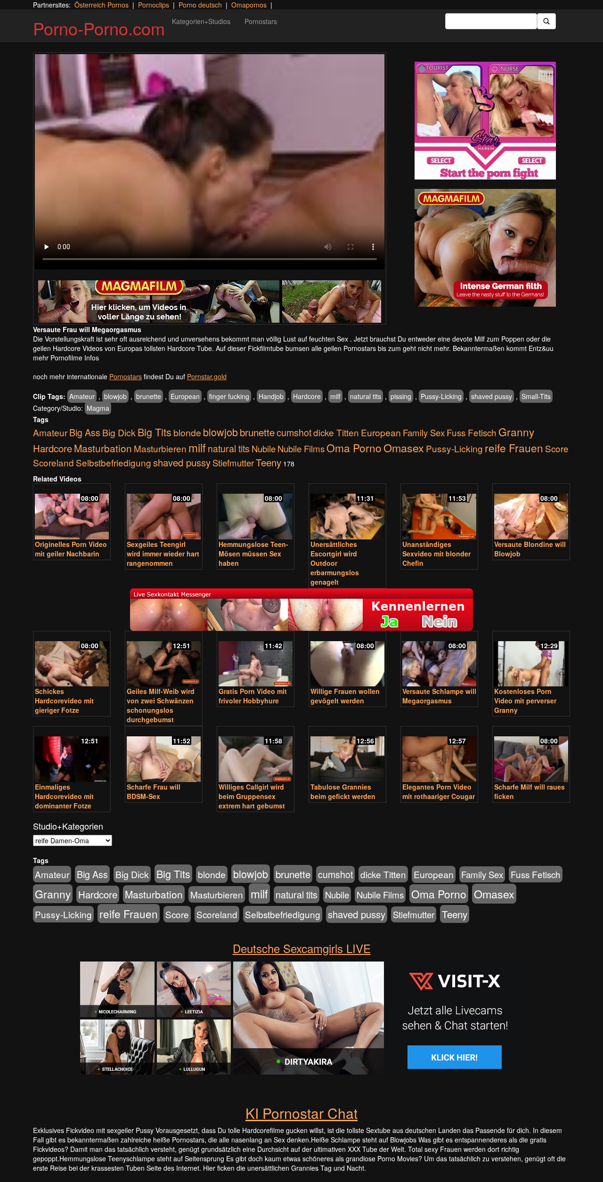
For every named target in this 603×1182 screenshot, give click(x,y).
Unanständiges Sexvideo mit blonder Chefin (436, 553)
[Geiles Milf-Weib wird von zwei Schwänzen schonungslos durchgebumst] (164, 660)
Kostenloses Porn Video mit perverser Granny (525, 700)
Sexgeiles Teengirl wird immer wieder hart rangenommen (163, 553)
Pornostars (260, 21)
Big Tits (154, 431)
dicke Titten (336, 432)
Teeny (268, 462)
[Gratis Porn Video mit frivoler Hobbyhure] (256, 660)
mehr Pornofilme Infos (66, 357)
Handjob (271, 396)
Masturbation (103, 448)
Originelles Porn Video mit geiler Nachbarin (71, 548)
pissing (401, 396)
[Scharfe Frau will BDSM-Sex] (164, 755)
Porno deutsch (200, 4)
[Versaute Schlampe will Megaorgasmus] (439, 660)
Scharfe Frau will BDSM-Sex (153, 791)
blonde (187, 432)
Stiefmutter (233, 462)
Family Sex (424, 432)
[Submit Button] (546, 21)
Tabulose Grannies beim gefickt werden (342, 791)
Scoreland (53, 462)
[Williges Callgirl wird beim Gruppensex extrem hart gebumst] (256, 755)
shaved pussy (491, 396)
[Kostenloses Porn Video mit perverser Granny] (531, 660)
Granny (516, 431)
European (185, 396)
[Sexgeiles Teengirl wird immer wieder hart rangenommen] (164, 512)
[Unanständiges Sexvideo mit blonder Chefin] (439, 512)
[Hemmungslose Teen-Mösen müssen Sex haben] (256, 512)
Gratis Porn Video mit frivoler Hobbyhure (253, 695)
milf (335, 396)
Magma (98, 408)
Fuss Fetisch (472, 432)
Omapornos (249, 4)
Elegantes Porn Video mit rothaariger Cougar (438, 791)
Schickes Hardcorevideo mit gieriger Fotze (64, 700)
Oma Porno (354, 447)
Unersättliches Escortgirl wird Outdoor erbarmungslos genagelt (334, 563)
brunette (148, 396)
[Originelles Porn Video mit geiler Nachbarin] (72, 512)
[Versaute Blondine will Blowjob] (531, 512)
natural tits (365, 396)
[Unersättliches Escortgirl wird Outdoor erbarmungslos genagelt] (347, 512)
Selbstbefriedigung (113, 462)
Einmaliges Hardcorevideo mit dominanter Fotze (64, 796)
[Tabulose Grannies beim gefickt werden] (347, 755)
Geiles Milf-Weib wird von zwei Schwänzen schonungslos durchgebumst (161, 705)
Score (557, 448)
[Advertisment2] (485, 248)
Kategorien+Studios (201, 21)
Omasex (403, 448)
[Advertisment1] (485, 120)
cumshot (294, 432)
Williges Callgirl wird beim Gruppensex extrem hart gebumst (252, 796)
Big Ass (84, 432)
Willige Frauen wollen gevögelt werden (345, 695)
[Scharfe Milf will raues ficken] (531, 755)
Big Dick (119, 432)
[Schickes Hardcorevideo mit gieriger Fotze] (72, 660)
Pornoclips (153, 4)
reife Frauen (514, 447)
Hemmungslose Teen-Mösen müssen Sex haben (253, 553)
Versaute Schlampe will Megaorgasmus (439, 695)
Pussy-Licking (441, 396)
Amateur (82, 396)
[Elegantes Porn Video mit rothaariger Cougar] (439, 755)
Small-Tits (536, 396)
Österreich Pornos (101, 4)
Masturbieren (160, 448)
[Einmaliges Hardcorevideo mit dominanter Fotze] (72, 755)
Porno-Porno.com (99, 28)
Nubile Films (301, 448)
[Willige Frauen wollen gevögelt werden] (347, 660)
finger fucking (229, 396)
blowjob (115, 396)
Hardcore (307, 396)
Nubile (264, 448)
